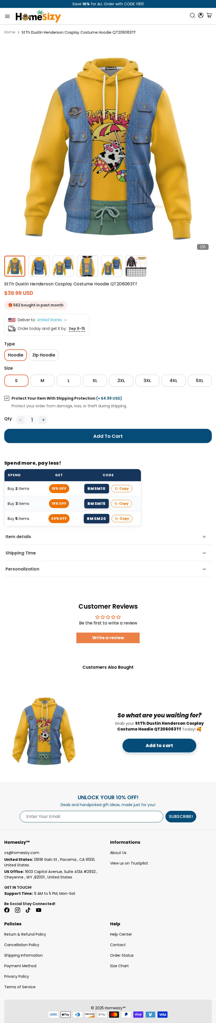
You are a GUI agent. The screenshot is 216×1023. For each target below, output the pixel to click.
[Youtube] (38, 910)
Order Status (122, 955)
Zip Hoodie (43, 355)
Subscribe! (181, 816)
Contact (118, 944)
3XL (147, 381)
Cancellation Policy (21, 944)
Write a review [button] (108, 638)
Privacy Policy (16, 976)
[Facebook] (6, 910)
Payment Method (20, 966)
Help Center (121, 934)
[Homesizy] (38, 16)
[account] (200, 15)
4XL (173, 381)
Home (9, 32)
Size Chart (119, 966)
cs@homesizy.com (21, 852)
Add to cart (159, 745)
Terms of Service (20, 987)
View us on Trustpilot (129, 863)
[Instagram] (17, 910)
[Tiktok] (28, 910)
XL (94, 381)
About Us (118, 852)
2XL (121, 381)
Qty (8, 419)
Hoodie (15, 355)
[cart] (209, 16)
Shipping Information (23, 955)
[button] (20, 420)
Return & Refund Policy (25, 934)
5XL (199, 381)
